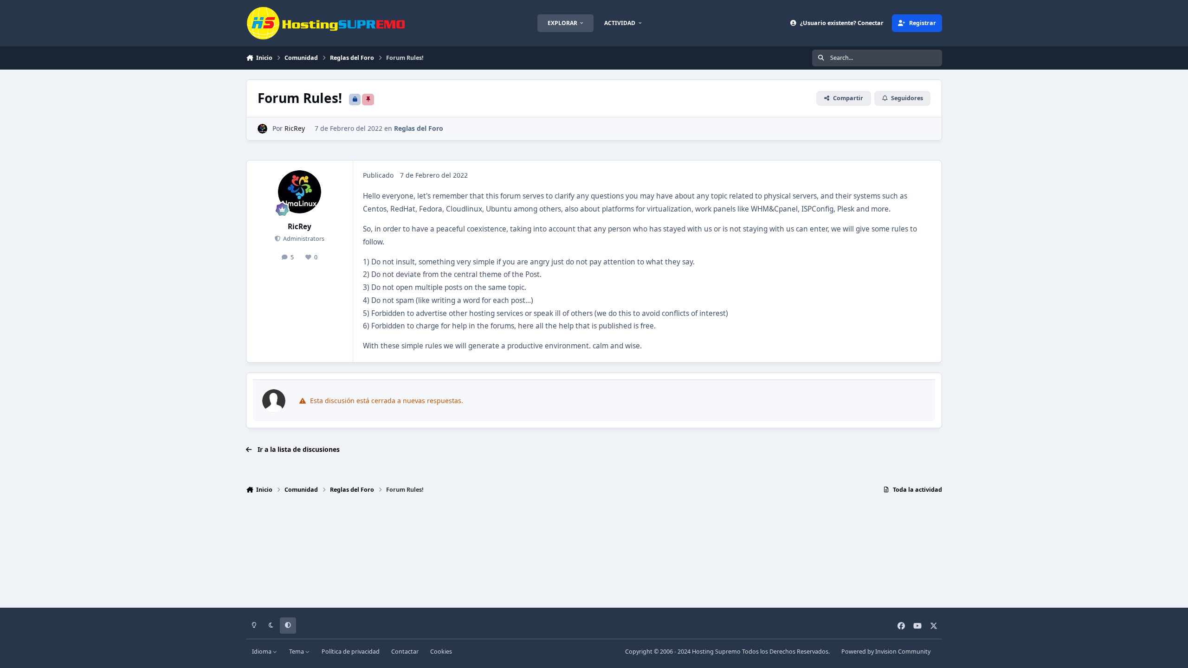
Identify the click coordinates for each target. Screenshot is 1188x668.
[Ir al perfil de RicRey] (262, 129)
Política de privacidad (351, 651)
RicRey (294, 128)
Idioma (262, 651)
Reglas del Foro (418, 128)
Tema (297, 651)
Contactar (405, 651)
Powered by (885, 651)
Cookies (441, 651)
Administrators (303, 239)
